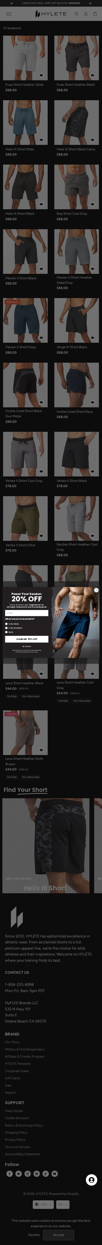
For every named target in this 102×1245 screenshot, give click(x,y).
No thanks (27, 646)
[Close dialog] (96, 590)
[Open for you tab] (91, 1180)
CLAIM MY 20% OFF (26, 639)
